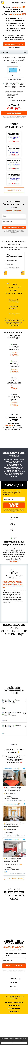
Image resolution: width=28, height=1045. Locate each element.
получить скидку (14, 505)
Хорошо (14, 1042)
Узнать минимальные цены (14, 227)
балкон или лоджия (13, 268)
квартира (10, 264)
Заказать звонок (14, 966)
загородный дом (12, 260)
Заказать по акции (14, 113)
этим (21, 1039)
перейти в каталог (14, 190)
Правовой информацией (19, 971)
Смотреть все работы (15, 878)
